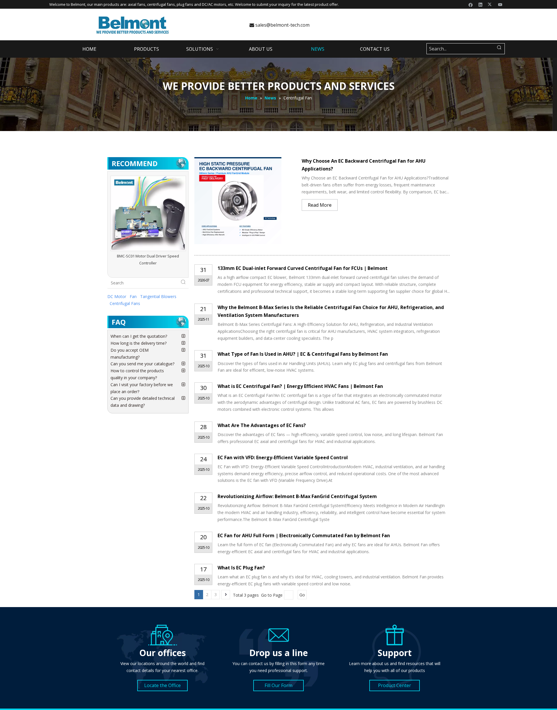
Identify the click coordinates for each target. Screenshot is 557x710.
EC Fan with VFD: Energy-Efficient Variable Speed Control (283, 457)
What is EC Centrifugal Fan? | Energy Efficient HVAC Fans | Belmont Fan (300, 386)
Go (302, 595)
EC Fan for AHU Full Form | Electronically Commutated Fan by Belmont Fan (304, 535)
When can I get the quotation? (139, 336)
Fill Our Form (278, 685)
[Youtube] (500, 4)
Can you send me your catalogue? (142, 363)
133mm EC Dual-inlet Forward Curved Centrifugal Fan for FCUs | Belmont (303, 268)
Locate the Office (162, 685)
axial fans (136, 4)
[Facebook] (470, 4)
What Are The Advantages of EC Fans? (262, 425)
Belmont (78, 4)
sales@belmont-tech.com (279, 25)
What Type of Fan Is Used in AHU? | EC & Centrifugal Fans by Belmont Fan (303, 354)
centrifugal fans (161, 4)
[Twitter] (490, 4)
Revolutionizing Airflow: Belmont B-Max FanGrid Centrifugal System (297, 496)
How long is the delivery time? (139, 343)
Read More (320, 205)
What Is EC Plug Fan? (241, 567)
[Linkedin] (480, 4)
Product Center (394, 685)
